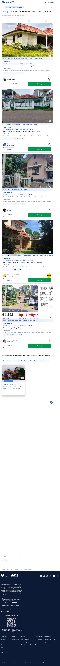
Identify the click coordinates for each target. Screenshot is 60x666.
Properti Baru (14, 11)
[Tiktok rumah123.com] (57, 576)
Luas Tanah (39, 11)
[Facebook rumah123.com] (41, 576)
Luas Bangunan (47, 11)
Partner (2, 644)
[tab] (16, 556)
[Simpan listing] (50, 25)
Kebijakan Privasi (25, 639)
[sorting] (9, 11)
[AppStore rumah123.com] (6, 630)
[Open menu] (57, 2)
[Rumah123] (8, 2)
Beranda (3, 569)
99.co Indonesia (38, 639)
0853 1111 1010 (14, 602)
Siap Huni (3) (50, 21)
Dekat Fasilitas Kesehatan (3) (37, 21)
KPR (12, 642)
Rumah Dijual (9, 569)
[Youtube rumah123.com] (50, 576)
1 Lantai (5, 560)
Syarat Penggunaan (25, 642)
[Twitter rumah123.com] (44, 576)
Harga (33, 11)
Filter (5, 11)
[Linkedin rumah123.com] (53, 576)
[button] (26, 7)
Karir (2, 647)
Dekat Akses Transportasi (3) (20, 21)
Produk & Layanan (5, 642)
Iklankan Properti (15, 639)
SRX (35, 644)
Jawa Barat (16, 569)
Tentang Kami (4, 639)
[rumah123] (9, 576)
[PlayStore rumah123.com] (17, 630)
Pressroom (3, 650)
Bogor (21, 569)
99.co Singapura (38, 642)
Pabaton (25, 569)
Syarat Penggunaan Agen (26, 644)
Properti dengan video (24, 11)
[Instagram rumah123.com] (47, 576)
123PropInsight (4, 652)
